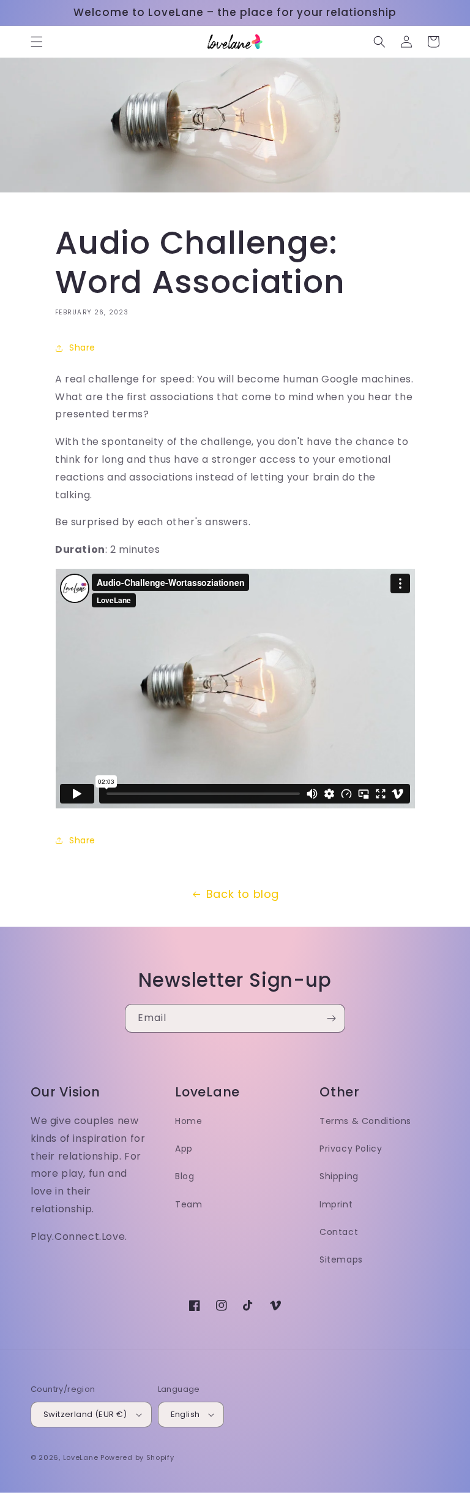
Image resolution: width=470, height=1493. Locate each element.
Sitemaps (341, 1259)
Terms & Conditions (365, 1121)
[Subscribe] (331, 1018)
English (185, 1414)
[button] (36, 41)
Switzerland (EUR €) (85, 1414)
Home (188, 1121)
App (184, 1148)
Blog (184, 1176)
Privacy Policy (350, 1148)
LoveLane (81, 1457)
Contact (338, 1232)
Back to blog (242, 894)
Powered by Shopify (137, 1457)
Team (188, 1204)
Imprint (335, 1204)
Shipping (339, 1176)
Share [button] (82, 347)
